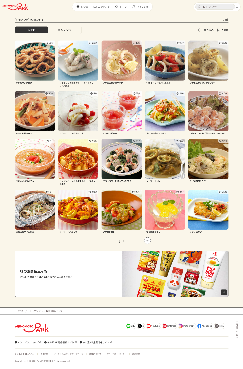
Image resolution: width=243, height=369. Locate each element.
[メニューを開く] (237, 7)
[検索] (199, 7)
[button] (215, 7)
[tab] (64, 30)
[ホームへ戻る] (15, 6)
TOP (20, 311)
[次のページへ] (147, 240)
